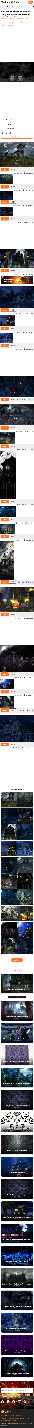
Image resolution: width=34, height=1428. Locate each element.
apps (3, 25)
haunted (4, 18)
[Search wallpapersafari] (3, 1390)
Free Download (17, 137)
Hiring (18, 1415)
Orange (11, 1397)
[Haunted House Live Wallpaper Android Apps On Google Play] (9, 832)
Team (7, 1415)
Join (30, 2)
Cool (22, 1394)
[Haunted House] (9, 799)
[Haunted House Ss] (9, 946)
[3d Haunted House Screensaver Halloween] (9, 848)
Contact (13, 1415)
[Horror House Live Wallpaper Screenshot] (25, 865)
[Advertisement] (17, 44)
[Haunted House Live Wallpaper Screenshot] (9, 816)
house (12, 18)
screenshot (11, 25)
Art (7, 7)
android (4, 22)
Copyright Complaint (7, 1418)
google (12, 22)
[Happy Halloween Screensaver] (25, 930)
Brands (27, 7)
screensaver (26, 22)
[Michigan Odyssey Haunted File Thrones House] (25, 897)
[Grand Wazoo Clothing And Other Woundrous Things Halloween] (25, 799)
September (4, 1397)
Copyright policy (20, 1418)
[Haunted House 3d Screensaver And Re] (25, 946)
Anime (13, 7)
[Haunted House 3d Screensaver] (25, 848)
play (18, 22)
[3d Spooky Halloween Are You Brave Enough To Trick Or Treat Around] (9, 881)
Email (22, 1415)
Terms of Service (11, 1420)
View (4, 169)
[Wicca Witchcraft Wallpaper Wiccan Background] (9, 930)
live (27, 18)
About (3, 1415)
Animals (20, 7)
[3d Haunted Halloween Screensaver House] (25, 816)
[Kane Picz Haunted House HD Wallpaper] (9, 897)
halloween (20, 18)
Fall (15, 1397)
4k (2, 7)
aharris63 (7, 133)
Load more (17, 960)
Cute (26, 1394)
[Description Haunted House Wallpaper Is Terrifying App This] (9, 913)
